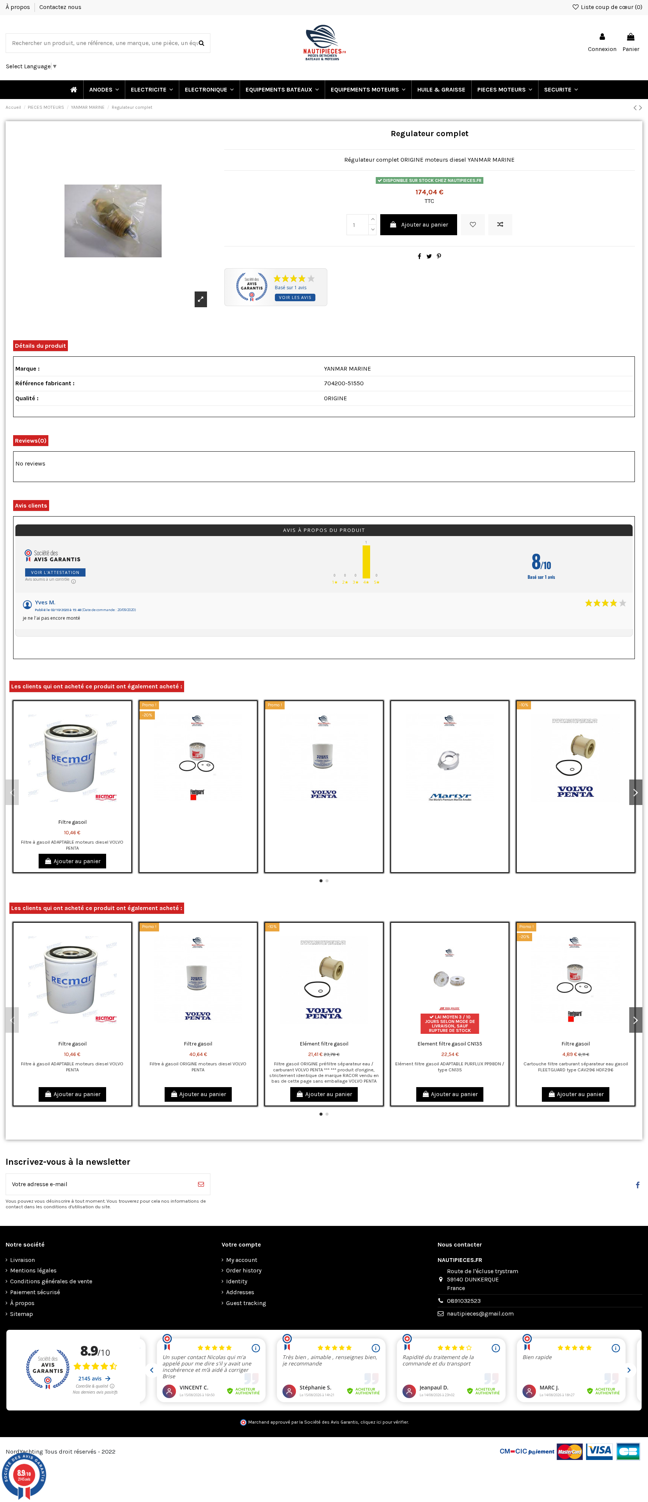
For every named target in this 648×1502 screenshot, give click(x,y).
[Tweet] (429, 256)
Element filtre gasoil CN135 (449, 1044)
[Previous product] (636, 107)
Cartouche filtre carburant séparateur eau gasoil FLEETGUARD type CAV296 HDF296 (576, 1066)
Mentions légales (33, 1270)
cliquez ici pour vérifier (384, 1422)
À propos (19, 7)
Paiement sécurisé (35, 1292)
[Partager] (419, 256)
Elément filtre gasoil (324, 1044)
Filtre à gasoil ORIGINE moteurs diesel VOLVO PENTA (198, 1066)
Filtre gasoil (72, 822)
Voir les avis (295, 297)
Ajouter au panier (424, 224)
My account (241, 1259)
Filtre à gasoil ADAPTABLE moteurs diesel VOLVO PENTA (72, 844)
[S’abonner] (201, 1184)
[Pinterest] (439, 256)
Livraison (22, 1259)
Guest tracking (246, 1303)
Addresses (240, 1292)
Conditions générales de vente (51, 1281)
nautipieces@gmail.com (480, 1313)
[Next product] (640, 107)
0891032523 (464, 1300)
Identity (236, 1281)
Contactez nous (60, 7)
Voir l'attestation (55, 572)
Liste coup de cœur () (610, 7)
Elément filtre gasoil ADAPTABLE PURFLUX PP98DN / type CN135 (449, 1066)
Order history (243, 1270)
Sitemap (21, 1313)
